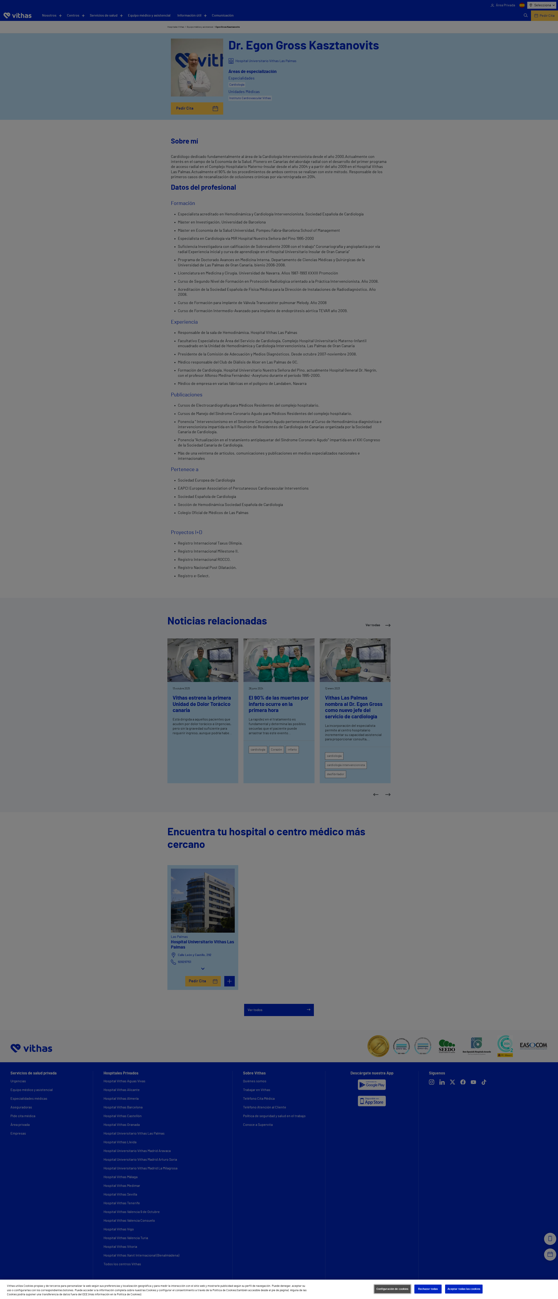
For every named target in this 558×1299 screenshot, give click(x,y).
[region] (279, 1289)
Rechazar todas (428, 1288)
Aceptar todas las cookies (463, 1288)
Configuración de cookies (392, 1288)
